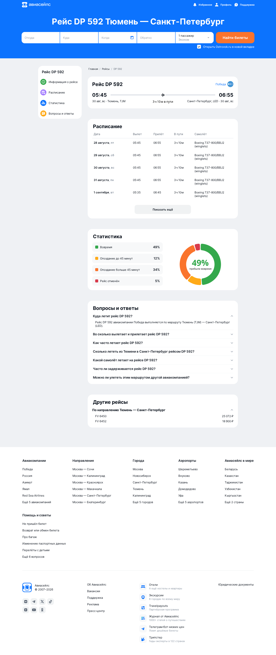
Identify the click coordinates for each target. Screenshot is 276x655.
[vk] (25, 601)
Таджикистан (234, 482)
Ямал (25, 489)
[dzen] (25, 610)
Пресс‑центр (96, 611)
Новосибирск (142, 476)
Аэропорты (187, 461)
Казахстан (232, 476)
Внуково (184, 476)
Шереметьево (188, 469)
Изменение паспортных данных (44, 543)
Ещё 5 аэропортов (190, 502)
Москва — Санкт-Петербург (91, 495)
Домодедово (187, 489)
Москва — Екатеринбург (89, 502)
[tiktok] (50, 601)
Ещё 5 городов (143, 502)
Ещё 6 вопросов (33, 556)
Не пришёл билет (34, 524)
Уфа (180, 495)
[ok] (42, 610)
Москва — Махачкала (87, 489)
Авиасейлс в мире (239, 461)
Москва (138, 469)
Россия (27, 476)
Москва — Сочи (83, 469)
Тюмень (138, 489)
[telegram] (34, 601)
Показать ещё (163, 209)
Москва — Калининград (88, 476)
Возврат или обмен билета (40, 530)
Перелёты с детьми (36, 550)
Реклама (93, 604)
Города (138, 461)
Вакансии (93, 591)
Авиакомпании (34, 461)
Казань (183, 482)
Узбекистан (233, 489)
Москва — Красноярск (87, 482)
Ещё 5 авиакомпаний (36, 502)
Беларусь (231, 469)
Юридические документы (236, 584)
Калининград (142, 495)
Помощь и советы (36, 515)
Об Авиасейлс (96, 584)
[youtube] (34, 610)
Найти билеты (235, 38)
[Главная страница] (36, 5)
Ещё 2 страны (234, 502)
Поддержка (95, 597)
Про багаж (29, 537)
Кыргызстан (233, 495)
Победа (27, 469)
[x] (42, 601)
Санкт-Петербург (145, 482)
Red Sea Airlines (33, 495)
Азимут (27, 482)
